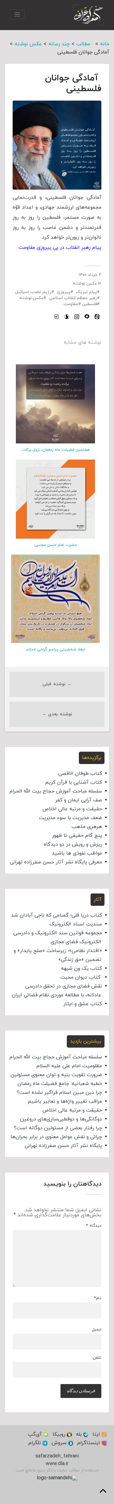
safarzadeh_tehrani (57, 1456)
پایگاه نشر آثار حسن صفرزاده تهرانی (63, 1145)
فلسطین (89, 304)
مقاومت (70, 304)
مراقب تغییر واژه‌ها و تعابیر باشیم (65, 1101)
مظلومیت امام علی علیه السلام (69, 1065)
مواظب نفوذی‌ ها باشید (77, 853)
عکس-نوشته (31, 298)
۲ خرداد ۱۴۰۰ (90, 275)
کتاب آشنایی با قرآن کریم (73, 782)
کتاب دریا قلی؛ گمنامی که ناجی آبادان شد (56, 915)
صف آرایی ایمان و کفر (78, 800)
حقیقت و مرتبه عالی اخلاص (72, 808)
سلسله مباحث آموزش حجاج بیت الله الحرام (56, 791)
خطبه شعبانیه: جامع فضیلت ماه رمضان (59, 1083)
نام (97, 1298)
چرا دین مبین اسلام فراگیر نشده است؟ (59, 1092)
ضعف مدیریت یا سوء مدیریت (70, 817)
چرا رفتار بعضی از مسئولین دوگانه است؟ (58, 1128)
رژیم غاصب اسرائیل (33, 292)
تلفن (97, 1358)
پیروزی (63, 292)
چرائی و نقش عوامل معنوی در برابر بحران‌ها (56, 1136)
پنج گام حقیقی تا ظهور (77, 835)
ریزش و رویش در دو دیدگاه (73, 844)
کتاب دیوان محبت (81, 977)
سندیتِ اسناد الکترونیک (75, 924)
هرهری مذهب (87, 826)
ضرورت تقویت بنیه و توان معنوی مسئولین (56, 1074)
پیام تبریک (86, 292)
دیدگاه (93, 1226)
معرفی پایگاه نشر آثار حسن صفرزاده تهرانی (56, 862)
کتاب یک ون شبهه (81, 968)
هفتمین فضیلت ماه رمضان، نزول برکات (56, 450)
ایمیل (96, 1330)
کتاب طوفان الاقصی (80, 773)
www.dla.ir (57, 1463)
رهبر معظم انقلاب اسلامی (73, 298)
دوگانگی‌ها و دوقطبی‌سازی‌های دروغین (61, 1119)
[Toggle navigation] (17, 14)
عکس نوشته (85, 283)
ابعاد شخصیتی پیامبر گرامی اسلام (55, 649)
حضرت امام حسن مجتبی (55, 545)
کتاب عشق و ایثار (82, 1003)
